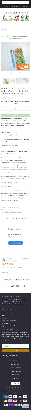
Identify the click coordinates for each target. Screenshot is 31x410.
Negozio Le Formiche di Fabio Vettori (11, 326)
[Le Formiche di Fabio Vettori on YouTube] (10, 356)
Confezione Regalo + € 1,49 (10, 135)
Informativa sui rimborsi (16, 367)
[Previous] (11, 73)
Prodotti (8, 36)
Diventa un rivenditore (7, 312)
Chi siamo (4, 318)
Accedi (5, 6)
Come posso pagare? (15, 364)
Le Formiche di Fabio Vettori (17, 388)
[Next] (19, 73)
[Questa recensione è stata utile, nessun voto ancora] (23, 280)
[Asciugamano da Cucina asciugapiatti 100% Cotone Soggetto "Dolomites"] (15, 56)
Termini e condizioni (15, 371)
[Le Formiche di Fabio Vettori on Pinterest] (13, 356)
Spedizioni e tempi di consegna (15, 360)
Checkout (24, 6)
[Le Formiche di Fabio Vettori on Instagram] (17, 356)
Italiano (14, 383)
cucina (10, 209)
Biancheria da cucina (13, 207)
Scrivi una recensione (15, 243)
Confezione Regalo (6, 132)
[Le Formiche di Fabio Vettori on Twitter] (3, 356)
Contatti (4, 315)
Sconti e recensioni (6, 323)
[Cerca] (3, 2)
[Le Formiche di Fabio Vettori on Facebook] (7, 356)
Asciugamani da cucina (15, 212)
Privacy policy (15, 374)
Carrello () (15, 6)
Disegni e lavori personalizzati (9, 320)
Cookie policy (15, 378)
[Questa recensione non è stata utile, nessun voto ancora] (26, 280)
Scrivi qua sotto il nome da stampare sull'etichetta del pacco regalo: (15, 140)
